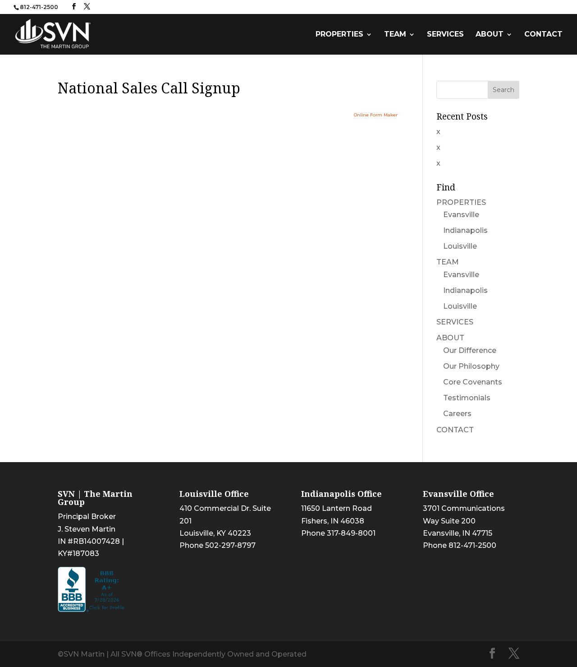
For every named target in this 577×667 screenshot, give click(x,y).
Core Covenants (472, 382)
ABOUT (490, 34)
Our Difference (469, 350)
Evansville (461, 214)
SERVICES (445, 34)
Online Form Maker (376, 115)
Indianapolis (465, 230)
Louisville (460, 246)
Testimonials (466, 398)
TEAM (395, 34)
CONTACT (543, 34)
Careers (457, 413)
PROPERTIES (339, 34)
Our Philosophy (471, 366)
